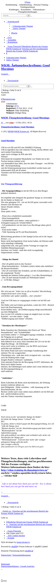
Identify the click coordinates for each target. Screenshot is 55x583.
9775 (17, 106)
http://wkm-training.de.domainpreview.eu (24, 470)
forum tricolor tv (23, 542)
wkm (3, 101)
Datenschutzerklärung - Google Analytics (17, 566)
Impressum (5, 564)
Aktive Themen (12, 60)
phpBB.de (29, 551)
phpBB (14, 546)
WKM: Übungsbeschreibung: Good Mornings (25, 117)
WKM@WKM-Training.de (18, 131)
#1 (2, 123)
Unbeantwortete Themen (16, 58)
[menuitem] (22, 26)
